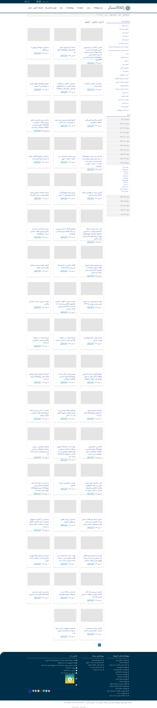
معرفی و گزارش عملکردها (121, 89)
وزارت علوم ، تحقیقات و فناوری (95, 665)
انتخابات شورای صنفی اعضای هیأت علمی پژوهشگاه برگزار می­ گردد (39, 376)
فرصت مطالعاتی (124, 75)
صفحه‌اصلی (126, 15)
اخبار (120, 15)
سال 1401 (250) (124, 137)
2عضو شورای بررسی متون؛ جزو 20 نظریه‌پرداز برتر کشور (65, 121)
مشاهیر (126, 61)
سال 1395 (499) (125, 163)
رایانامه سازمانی (45, 2)
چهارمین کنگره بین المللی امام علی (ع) (118, 47)
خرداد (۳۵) (125, 187)
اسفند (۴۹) (125, 167)
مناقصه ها (125, 71)
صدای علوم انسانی (123, 43)
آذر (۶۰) (126, 174)
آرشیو (30, 8)
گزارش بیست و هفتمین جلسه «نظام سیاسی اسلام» (92, 193)
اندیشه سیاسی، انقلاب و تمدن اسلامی (118, 665)
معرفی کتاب (125, 33)
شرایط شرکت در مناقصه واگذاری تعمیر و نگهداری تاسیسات (40, 340)
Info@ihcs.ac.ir (61, 663)
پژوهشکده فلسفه (123, 681)
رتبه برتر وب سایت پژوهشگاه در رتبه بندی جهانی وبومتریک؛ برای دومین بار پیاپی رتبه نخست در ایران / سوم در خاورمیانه (92, 161)
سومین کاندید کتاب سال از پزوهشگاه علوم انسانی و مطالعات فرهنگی (66, 376)
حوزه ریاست (125, 93)
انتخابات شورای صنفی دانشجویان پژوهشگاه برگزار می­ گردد (93, 413)
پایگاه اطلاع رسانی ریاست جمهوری (94, 663)
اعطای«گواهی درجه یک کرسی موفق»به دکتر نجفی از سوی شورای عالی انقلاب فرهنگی (92, 376)
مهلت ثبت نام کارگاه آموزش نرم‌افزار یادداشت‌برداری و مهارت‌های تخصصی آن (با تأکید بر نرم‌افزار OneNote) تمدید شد (66, 451)
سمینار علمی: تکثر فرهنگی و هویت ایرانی (93, 339)
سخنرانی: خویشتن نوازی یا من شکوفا (40, 48)
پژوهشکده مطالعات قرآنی (121, 688)
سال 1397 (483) (124, 154)
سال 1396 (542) (124, 159)
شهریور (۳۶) (125, 180)
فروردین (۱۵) (124, 191)
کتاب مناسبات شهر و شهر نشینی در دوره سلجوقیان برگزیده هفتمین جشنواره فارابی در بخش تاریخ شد (93, 487)
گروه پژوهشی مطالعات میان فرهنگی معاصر (117, 691)
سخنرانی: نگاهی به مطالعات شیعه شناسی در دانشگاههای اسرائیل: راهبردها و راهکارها (66, 86)
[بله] (33, 691)
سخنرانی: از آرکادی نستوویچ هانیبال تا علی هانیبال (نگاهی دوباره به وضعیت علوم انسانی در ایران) (39, 523)
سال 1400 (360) (124, 141)
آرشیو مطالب (125, 40)
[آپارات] (41, 691)
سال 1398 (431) (124, 150)
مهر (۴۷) (126, 178)
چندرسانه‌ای (125, 103)
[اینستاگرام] (49, 691)
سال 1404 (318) (124, 124)
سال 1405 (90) (125, 119)
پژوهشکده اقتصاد (123, 663)
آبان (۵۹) (125, 176)
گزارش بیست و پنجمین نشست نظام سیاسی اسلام (93, 629)
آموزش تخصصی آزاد (51, 8)
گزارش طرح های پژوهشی (121, 79)
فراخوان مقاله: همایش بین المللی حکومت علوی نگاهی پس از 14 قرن (66, 413)
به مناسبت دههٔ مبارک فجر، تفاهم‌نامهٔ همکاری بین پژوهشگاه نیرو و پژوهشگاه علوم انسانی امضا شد (40, 487)
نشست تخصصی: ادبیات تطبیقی (67, 484)
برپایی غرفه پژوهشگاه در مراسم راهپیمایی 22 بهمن (67, 193)
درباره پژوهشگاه (98, 8)
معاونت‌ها (80, 8)
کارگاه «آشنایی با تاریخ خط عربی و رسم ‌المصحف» (66, 266)
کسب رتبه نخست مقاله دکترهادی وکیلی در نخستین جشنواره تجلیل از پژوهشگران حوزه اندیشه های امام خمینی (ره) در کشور (92, 234)
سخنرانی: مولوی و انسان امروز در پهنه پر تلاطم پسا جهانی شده (65, 630)
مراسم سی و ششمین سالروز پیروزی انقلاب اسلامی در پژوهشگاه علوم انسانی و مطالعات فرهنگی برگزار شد (40, 124)
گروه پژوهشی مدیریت (122, 693)
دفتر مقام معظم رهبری (97, 660)
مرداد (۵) (125, 182)
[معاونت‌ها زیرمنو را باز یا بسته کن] (75, 8)
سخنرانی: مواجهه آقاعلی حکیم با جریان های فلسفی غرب (39, 157)
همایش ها (125, 64)
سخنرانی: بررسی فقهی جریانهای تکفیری (68, 520)
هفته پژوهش (124, 96)
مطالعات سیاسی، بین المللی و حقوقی (119, 684)
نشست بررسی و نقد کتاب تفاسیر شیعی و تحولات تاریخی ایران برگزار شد (92, 594)
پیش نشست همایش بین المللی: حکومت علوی (66, 157)
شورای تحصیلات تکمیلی (122, 82)
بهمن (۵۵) (125, 170)
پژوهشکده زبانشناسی (122, 677)
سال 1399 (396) (125, 146)
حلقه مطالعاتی (124, 57)
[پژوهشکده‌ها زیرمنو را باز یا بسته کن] (64, 8)
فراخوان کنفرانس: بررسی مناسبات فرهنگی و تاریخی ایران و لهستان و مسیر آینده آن (39, 450)
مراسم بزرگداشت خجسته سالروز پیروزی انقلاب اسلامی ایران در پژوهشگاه (39, 231)
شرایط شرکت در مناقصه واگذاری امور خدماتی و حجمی (65, 339)
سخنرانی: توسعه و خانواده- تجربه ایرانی (93, 84)
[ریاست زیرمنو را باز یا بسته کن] (84, 8)
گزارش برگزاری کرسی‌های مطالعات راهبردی (93, 121)
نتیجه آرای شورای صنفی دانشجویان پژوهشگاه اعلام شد (66, 50)
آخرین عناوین (113, 15)
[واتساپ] (44, 691)
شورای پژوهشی (124, 86)
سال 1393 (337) (125, 201)
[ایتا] (38, 691)
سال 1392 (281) (124, 206)
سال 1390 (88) (125, 214)
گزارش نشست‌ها (124, 29)
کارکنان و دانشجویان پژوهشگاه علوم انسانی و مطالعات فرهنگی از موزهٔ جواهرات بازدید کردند (94, 450)
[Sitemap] (37, 2)
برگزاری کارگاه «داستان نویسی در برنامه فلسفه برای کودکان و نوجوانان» (65, 231)
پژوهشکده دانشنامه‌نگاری (121, 672)
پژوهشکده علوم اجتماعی (122, 679)
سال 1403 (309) (124, 128)
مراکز (61, 8)
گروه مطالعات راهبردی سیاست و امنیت (118, 696)
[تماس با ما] (30, 691)
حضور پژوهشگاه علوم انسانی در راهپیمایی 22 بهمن (39, 84)
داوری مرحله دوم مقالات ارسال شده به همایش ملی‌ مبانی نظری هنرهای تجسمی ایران (92, 521)
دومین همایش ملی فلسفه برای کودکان (118, 50)
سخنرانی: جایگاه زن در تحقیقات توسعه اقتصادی (67, 593)
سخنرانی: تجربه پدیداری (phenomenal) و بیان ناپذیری (39, 593)
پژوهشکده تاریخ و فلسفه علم (121, 670)
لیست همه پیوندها (97, 670)
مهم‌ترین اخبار (124, 107)
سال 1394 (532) (125, 197)
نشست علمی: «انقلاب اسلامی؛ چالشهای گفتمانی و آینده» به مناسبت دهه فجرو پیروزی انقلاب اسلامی (65, 305)
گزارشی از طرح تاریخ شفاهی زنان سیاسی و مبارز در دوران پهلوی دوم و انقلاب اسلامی (92, 558)
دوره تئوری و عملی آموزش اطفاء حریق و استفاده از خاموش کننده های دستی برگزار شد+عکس (93, 269)
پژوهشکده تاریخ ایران (122, 667)
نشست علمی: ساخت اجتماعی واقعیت (39, 302)
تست (126, 54)
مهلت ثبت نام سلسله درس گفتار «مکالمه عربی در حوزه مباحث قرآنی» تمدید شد (66, 558)
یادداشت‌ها (125, 36)
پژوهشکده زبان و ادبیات (122, 674)
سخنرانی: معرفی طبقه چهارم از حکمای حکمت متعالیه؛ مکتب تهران (39, 558)
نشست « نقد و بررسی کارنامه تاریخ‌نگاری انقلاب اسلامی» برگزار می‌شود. (39, 413)
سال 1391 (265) (124, 210)
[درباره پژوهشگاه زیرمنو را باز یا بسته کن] (92, 8)
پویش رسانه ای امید (123, 100)
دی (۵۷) (126, 172)
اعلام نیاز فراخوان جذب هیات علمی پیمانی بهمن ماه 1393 (92, 302)
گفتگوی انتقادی (124, 68)
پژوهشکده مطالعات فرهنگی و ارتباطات (118, 686)
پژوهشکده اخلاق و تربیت (121, 660)
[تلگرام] (46, 691)
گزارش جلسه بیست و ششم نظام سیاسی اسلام (40, 266)
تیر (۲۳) (126, 185)
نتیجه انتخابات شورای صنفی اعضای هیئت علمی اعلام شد (39, 193)
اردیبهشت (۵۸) (124, 189)
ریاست (88, 8)
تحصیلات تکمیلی (38, 8)
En (28, 1)
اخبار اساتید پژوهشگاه (122, 110)
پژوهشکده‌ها (70, 8)
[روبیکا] (36, 691)
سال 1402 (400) (124, 133)
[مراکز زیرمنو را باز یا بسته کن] (58, 8)
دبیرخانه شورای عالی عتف (96, 667)
